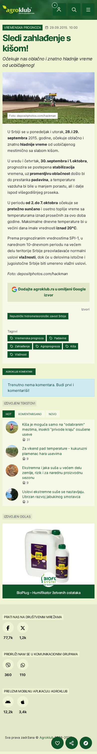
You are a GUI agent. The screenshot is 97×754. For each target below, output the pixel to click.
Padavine (59, 338)
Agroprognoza (50, 346)
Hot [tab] (8, 414)
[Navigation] (88, 9)
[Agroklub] (18, 9)
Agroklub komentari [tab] (19, 371)
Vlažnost (20, 354)
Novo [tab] (52, 414)
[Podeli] (71, 743)
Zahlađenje (22, 346)
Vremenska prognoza (29, 338)
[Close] (74, 9)
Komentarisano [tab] (30, 414)
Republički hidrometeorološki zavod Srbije (38, 316)
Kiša (73, 346)
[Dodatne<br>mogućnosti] (86, 743)
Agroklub (46, 737)
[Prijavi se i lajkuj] (57, 743)
